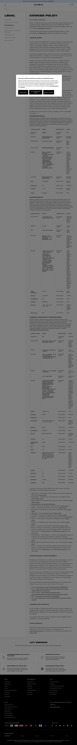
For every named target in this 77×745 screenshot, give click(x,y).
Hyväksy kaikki (23, 92)
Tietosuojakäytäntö (54, 86)
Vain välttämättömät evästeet (35, 92)
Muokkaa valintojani (48, 92)
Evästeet (23, 87)
